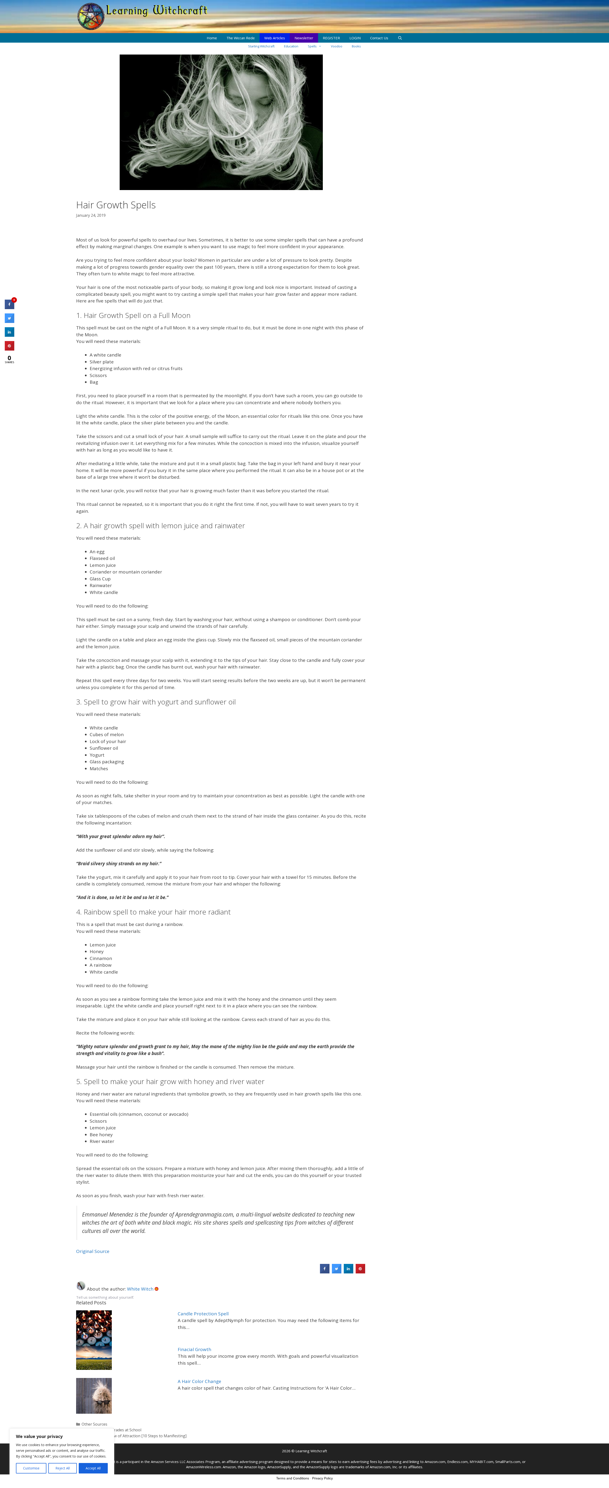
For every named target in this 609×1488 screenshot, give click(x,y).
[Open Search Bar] (400, 38)
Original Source (92, 1251)
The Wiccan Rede (240, 37)
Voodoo (336, 46)
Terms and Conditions (292, 1478)
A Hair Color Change (199, 1381)
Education (291, 46)
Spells (312, 46)
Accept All (93, 1468)
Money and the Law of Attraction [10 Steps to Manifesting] (134, 1435)
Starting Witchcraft (261, 46)
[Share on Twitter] (336, 1272)
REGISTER (331, 37)
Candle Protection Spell (203, 1314)
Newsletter (304, 37)
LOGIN (355, 37)
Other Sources (94, 1424)
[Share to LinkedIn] (348, 1272)
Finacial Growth (194, 1349)
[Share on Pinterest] (360, 1272)
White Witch (141, 1289)
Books (356, 46)
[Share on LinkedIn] (9, 335)
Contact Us (379, 37)
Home (212, 37)
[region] (62, 1453)
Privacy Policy (322, 1478)
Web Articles (274, 37)
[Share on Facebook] (324, 1272)
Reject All (62, 1468)
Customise (31, 1468)
